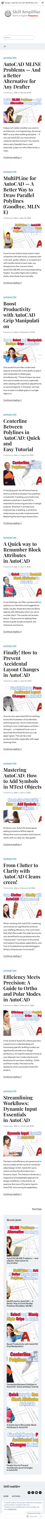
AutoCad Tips (9, 58)
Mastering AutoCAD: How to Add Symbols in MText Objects (22, 778)
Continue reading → (12, 157)
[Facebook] (36, 1492)
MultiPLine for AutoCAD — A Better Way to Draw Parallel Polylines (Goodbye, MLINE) (21, 195)
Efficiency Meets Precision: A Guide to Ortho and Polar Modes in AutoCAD (22, 988)
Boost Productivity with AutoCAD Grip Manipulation (21, 315)
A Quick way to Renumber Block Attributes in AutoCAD (22, 552)
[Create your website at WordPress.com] (22, 2)
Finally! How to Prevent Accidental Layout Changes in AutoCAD (21, 664)
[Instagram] (32, 1492)
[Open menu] (4, 46)
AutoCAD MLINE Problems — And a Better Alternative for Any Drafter (22, 75)
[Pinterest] (29, 1492)
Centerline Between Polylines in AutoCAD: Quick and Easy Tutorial (21, 435)
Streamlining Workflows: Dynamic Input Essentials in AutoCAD (20, 1109)
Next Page (37, 1209)
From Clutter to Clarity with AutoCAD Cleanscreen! (22, 873)
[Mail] (40, 1492)
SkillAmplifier (11, 1486)
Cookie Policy (12, 1509)
